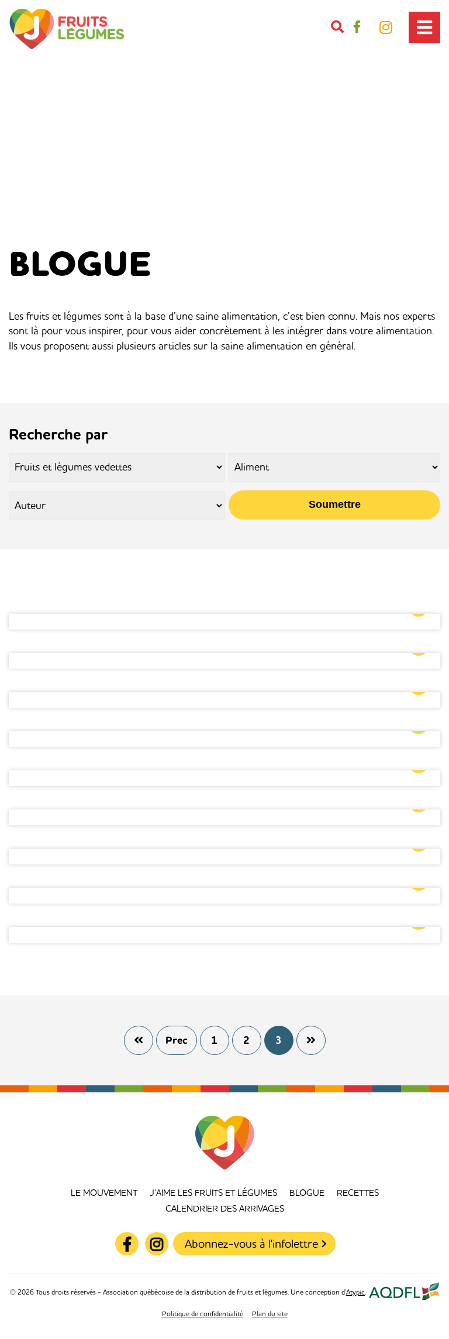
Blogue (306, 1193)
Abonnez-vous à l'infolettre (251, 1244)
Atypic (355, 1293)
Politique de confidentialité (202, 1314)
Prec (176, 1040)
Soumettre (335, 504)
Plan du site (270, 1314)
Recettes (358, 1193)
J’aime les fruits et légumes (213, 1193)
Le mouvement (104, 1193)
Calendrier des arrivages (224, 1209)
